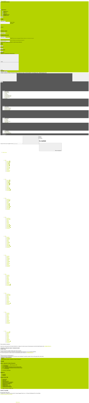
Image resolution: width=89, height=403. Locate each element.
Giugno (8, 165)
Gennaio (8, 161)
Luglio (8, 166)
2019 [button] (5, 293)
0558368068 (6, 365)
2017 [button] (5, 331)
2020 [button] (5, 274)
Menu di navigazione (58, 150)
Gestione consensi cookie (6, 385)
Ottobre (8, 169)
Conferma (5, 71)
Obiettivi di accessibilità (6, 383)
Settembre (8, 168)
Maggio (8, 164)
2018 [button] (5, 312)
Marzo (8, 257)
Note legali (4, 380)
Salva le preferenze (8, 357)
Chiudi (2, 48)
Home (40, 136)
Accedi (2, 17)
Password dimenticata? (4, 25)
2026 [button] (5, 160)
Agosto (8, 167)
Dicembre (8, 171)
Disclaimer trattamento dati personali (6, 394)
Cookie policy (4, 379)
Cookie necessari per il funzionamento (6, 355)
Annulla (2, 71)
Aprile (8, 182)
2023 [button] (5, 217)
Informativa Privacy (5, 381)
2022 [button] (5, 236)
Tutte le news (4, 152)
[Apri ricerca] (80, 77)
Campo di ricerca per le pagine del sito (6, 143)
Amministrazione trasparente (7, 386)
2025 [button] (5, 179)
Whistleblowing (5, 384)
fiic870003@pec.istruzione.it (13, 367)
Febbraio (8, 162)
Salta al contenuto (3, 0)
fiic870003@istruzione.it (13, 366)
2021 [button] (5, 255)
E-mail (11, 38)
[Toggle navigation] (8, 77)
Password (11, 23)
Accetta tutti (2, 357)
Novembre (8, 170)
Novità (40, 137)
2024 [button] (5, 198)
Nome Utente (12, 22)
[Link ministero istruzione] (5, 1)
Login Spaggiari (27, 40)
